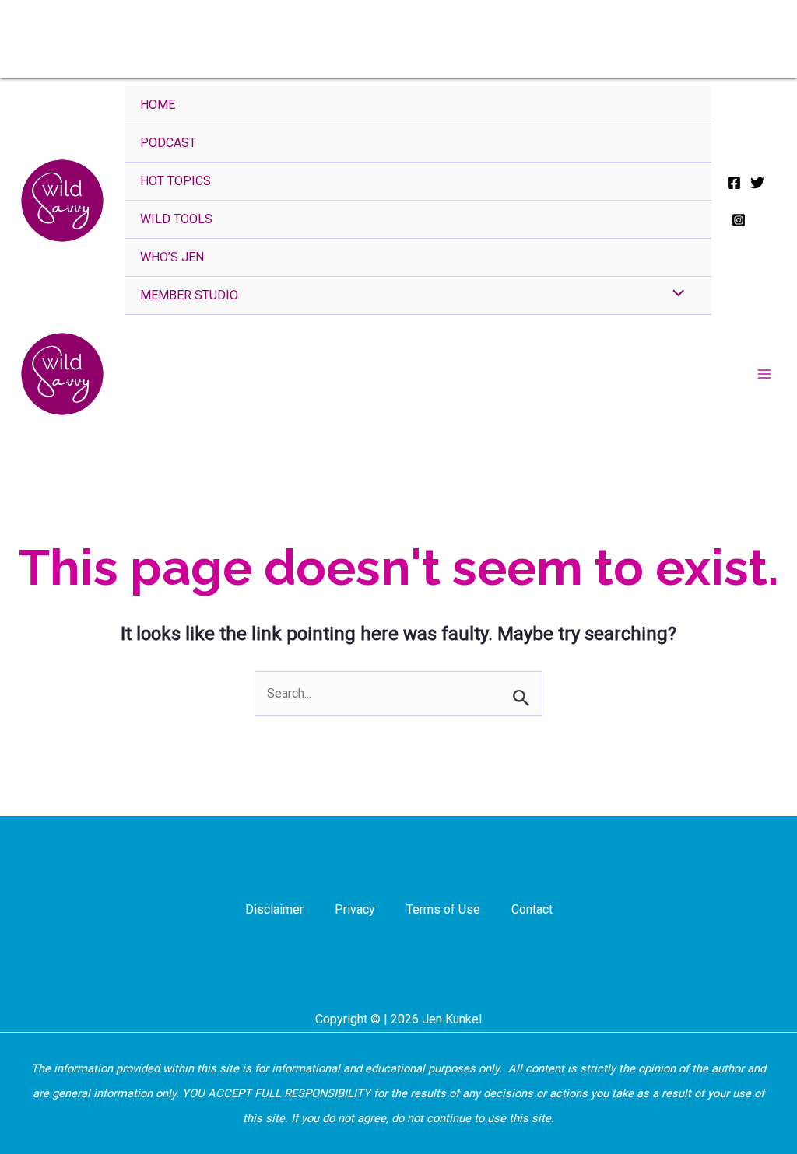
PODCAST (168, 142)
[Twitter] (757, 183)
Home (157, 104)
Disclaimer (274, 909)
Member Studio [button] (189, 295)
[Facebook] (734, 183)
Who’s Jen (172, 257)
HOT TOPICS (175, 180)
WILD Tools (176, 219)
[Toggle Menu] (674, 294)
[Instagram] (739, 220)
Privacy (355, 909)
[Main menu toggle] (764, 374)
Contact (532, 909)
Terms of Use (443, 909)
